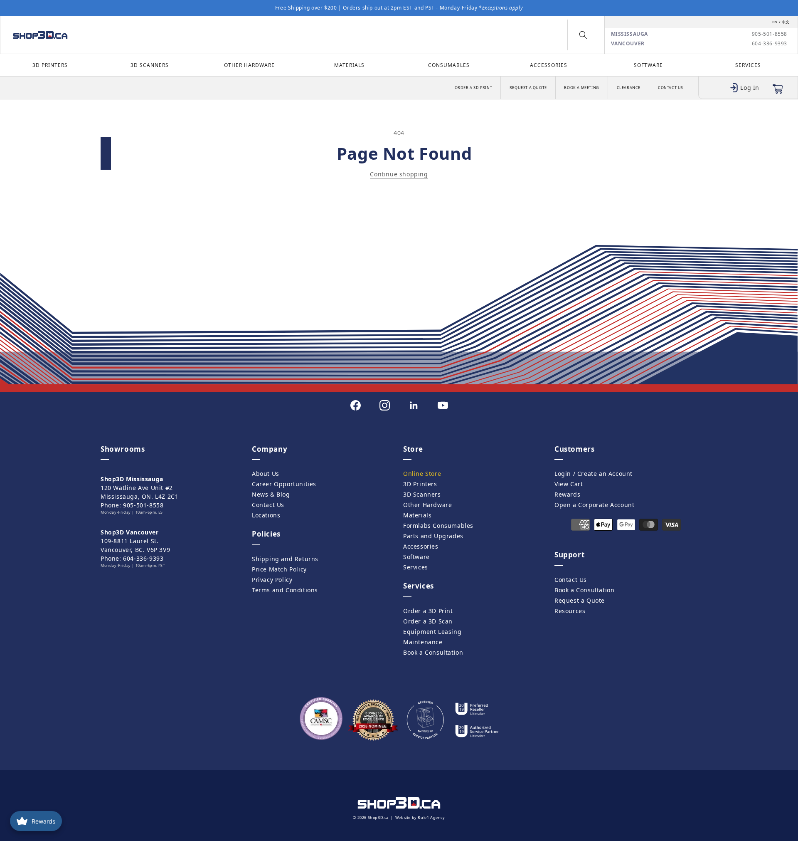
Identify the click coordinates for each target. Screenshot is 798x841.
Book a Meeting (581, 87)
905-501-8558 (769, 34)
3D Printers (50, 65)
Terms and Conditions (285, 590)
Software (648, 65)
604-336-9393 (769, 43)
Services (748, 65)
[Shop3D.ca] (103, 35)
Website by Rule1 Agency (420, 817)
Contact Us (670, 87)
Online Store (422, 473)
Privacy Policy (272, 580)
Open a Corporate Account (594, 505)
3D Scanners (150, 65)
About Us (265, 473)
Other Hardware (249, 65)
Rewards (567, 494)
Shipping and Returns (285, 559)
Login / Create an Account (593, 473)
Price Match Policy (279, 569)
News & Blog (271, 494)
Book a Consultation (433, 652)
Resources (569, 611)
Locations (266, 515)
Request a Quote (528, 87)
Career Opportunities (284, 484)
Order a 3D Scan (428, 621)
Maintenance (423, 642)
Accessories (548, 65)
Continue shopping (399, 174)
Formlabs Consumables (438, 525)
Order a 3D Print (474, 87)
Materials (349, 65)
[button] (583, 35)
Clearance (628, 87)
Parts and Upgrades (433, 536)
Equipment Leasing (432, 632)
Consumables (449, 65)
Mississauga (629, 34)
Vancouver (628, 43)
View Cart (568, 484)
